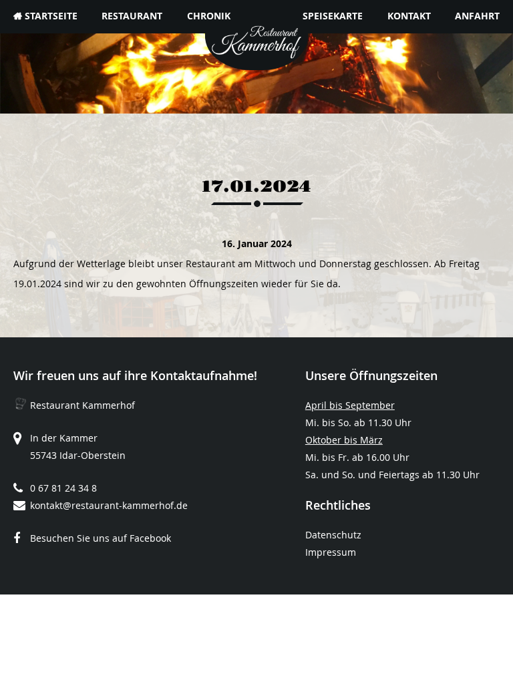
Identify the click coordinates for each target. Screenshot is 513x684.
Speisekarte (333, 15)
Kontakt (409, 15)
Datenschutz (333, 534)
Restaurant (132, 15)
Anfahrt (477, 15)
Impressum (330, 552)
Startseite (51, 15)
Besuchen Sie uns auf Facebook (100, 538)
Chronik (208, 15)
